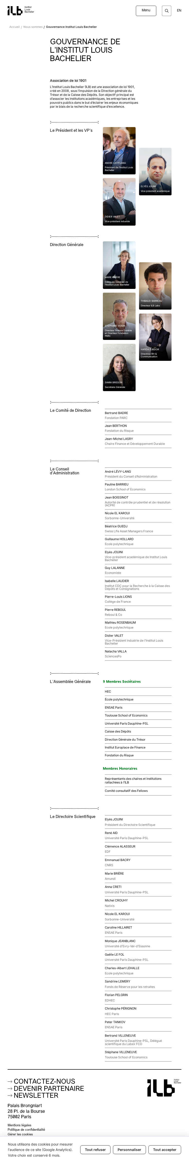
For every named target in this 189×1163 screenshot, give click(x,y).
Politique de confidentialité (26, 1129)
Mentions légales (19, 1125)
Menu (146, 10)
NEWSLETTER (36, 1096)
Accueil (14, 27)
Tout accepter (164, 1149)
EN (179, 11)
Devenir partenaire (49, 1089)
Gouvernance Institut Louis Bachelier (71, 27)
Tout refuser (95, 1149)
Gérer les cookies (20, 1134)
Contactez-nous (44, 1082)
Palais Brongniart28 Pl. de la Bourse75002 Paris (26, 1111)
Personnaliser (129, 1149)
